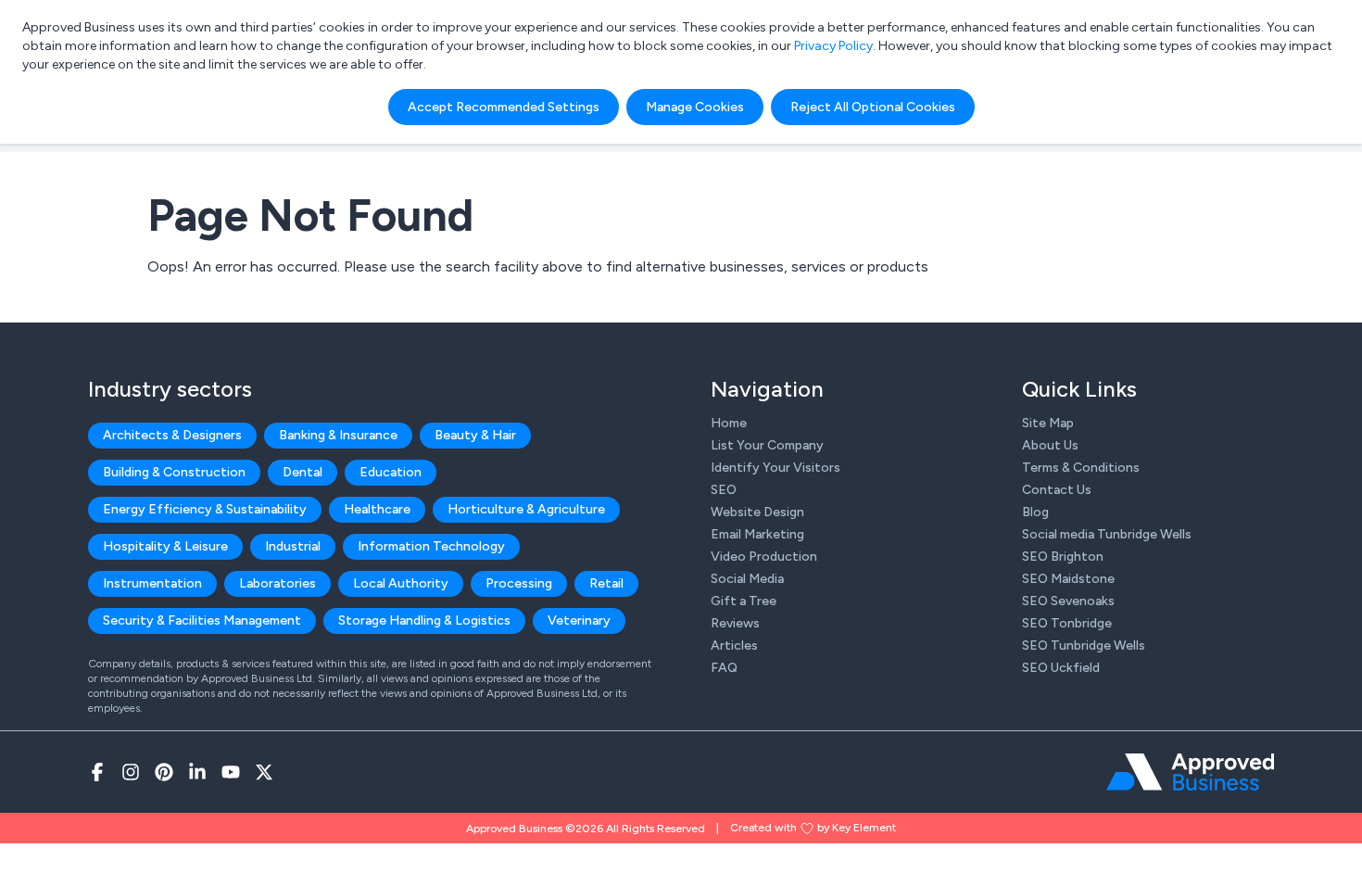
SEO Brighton (1062, 556)
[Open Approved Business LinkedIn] (197, 772)
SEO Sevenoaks (1068, 601)
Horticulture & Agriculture (526, 509)
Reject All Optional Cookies (872, 107)
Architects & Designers (172, 435)
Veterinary (579, 620)
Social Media (747, 579)
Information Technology (431, 546)
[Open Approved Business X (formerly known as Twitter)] (264, 772)
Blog (1035, 512)
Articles (734, 645)
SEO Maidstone (1068, 579)
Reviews (735, 623)
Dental (302, 472)
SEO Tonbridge (1067, 623)
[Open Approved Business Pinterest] (164, 772)
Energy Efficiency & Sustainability (205, 509)
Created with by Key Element (813, 827)
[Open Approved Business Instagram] (130, 772)
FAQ (724, 668)
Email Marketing (757, 534)
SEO (724, 490)
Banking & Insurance (338, 435)
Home (729, 423)
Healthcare (377, 509)
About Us (1050, 445)
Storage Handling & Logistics (424, 620)
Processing (519, 583)
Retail (606, 583)
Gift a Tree (743, 601)
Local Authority (400, 583)
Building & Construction (174, 472)
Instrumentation (152, 583)
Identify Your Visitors (775, 467)
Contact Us (1056, 490)
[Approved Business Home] (1190, 772)
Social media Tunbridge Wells (1107, 534)
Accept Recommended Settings (503, 107)
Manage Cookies (695, 107)
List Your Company (767, 445)
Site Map (1048, 423)
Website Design (757, 512)
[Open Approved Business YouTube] (230, 772)
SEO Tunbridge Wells (1083, 645)
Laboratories (277, 583)
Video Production (764, 556)
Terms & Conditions (1081, 467)
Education (390, 472)
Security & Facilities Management (202, 620)
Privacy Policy (833, 46)
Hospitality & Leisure (165, 546)
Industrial (293, 546)
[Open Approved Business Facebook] (97, 772)
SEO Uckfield (1061, 668)
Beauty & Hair (475, 435)
